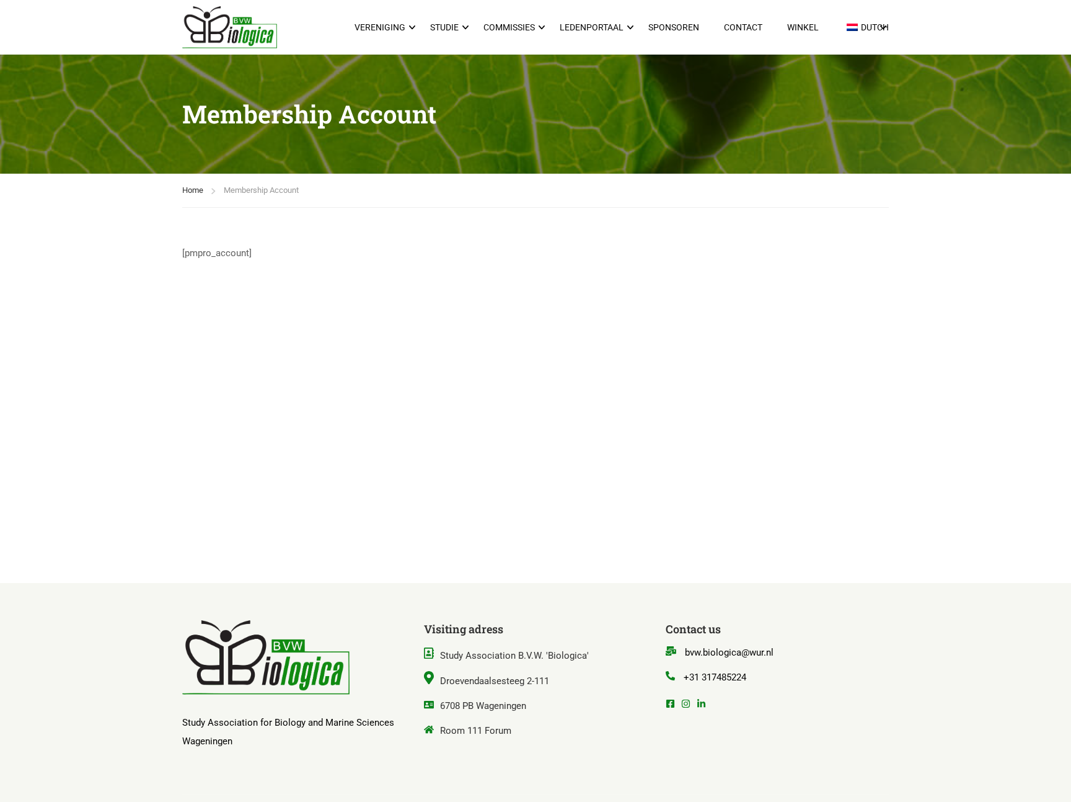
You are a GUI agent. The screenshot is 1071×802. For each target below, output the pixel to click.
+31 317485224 (715, 677)
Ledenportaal (592, 27)
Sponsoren (673, 27)
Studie (444, 27)
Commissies (509, 27)
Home (192, 190)
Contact (743, 27)
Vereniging (380, 27)
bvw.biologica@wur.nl (729, 652)
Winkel (803, 27)
